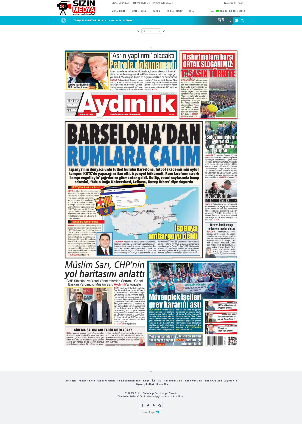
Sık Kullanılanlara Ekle (129, 380)
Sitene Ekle (162, 384)
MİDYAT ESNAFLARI (120, 3)
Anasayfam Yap (87, 380)
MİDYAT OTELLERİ (141, 3)
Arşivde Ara (230, 380)
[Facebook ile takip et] (142, 405)
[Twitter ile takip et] (148, 405)
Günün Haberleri (106, 380)
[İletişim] (236, 20)
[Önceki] (138, 30)
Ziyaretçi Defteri (145, 384)
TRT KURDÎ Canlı (193, 380)
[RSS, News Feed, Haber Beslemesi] (154, 405)
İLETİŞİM (156, 380)
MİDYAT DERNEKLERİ (163, 3)
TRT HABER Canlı (173, 380)
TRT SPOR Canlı (213, 380)
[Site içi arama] (242, 20)
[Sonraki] (164, 30)
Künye (146, 380)
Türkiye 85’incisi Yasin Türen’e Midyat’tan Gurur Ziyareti (103, 20)
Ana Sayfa (70, 380)
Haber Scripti (148, 412)
